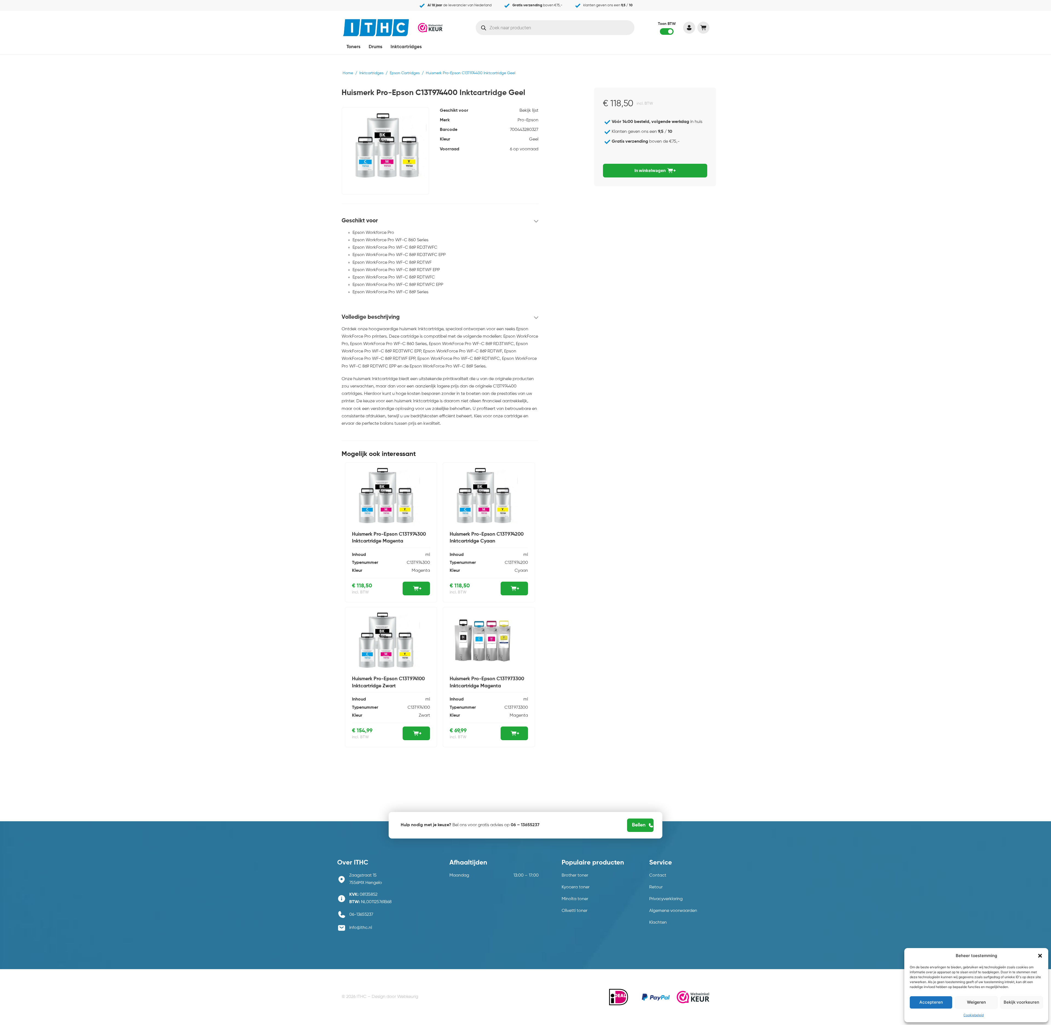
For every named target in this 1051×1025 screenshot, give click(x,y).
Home (348, 73)
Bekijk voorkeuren (1021, 1002)
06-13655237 (361, 914)
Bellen (638, 825)
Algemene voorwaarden (673, 911)
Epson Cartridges (405, 73)
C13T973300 (516, 707)
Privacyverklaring (666, 899)
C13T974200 (516, 563)
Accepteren (931, 1002)
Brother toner (575, 875)
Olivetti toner (574, 911)
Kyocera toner (576, 887)
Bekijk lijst (528, 110)
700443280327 (524, 130)
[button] (1040, 955)
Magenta (421, 571)
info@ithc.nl (360, 928)
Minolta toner (575, 899)
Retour (656, 887)
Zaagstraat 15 (363, 875)
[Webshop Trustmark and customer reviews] (430, 27)
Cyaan (521, 571)
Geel (533, 139)
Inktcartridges (406, 47)
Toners (353, 47)
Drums (375, 47)
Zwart (424, 715)
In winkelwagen (650, 170)
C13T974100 (419, 707)
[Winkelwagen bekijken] (703, 27)
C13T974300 (418, 563)
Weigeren (976, 1002)
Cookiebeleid (973, 1015)
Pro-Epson (528, 120)
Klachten (658, 922)
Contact (657, 875)
